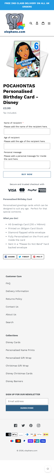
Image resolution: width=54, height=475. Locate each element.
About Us (11, 314)
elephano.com (30, 450)
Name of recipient (13, 123)
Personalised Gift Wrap (18, 358)
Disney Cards (13, 342)
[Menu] (49, 23)
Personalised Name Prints (20, 350)
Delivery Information (17, 291)
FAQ (8, 283)
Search (10, 322)
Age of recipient (12, 137)
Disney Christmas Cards (19, 373)
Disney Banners (14, 381)
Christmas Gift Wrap (17, 365)
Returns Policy (14, 299)
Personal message (12, 152)
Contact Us (12, 306)
